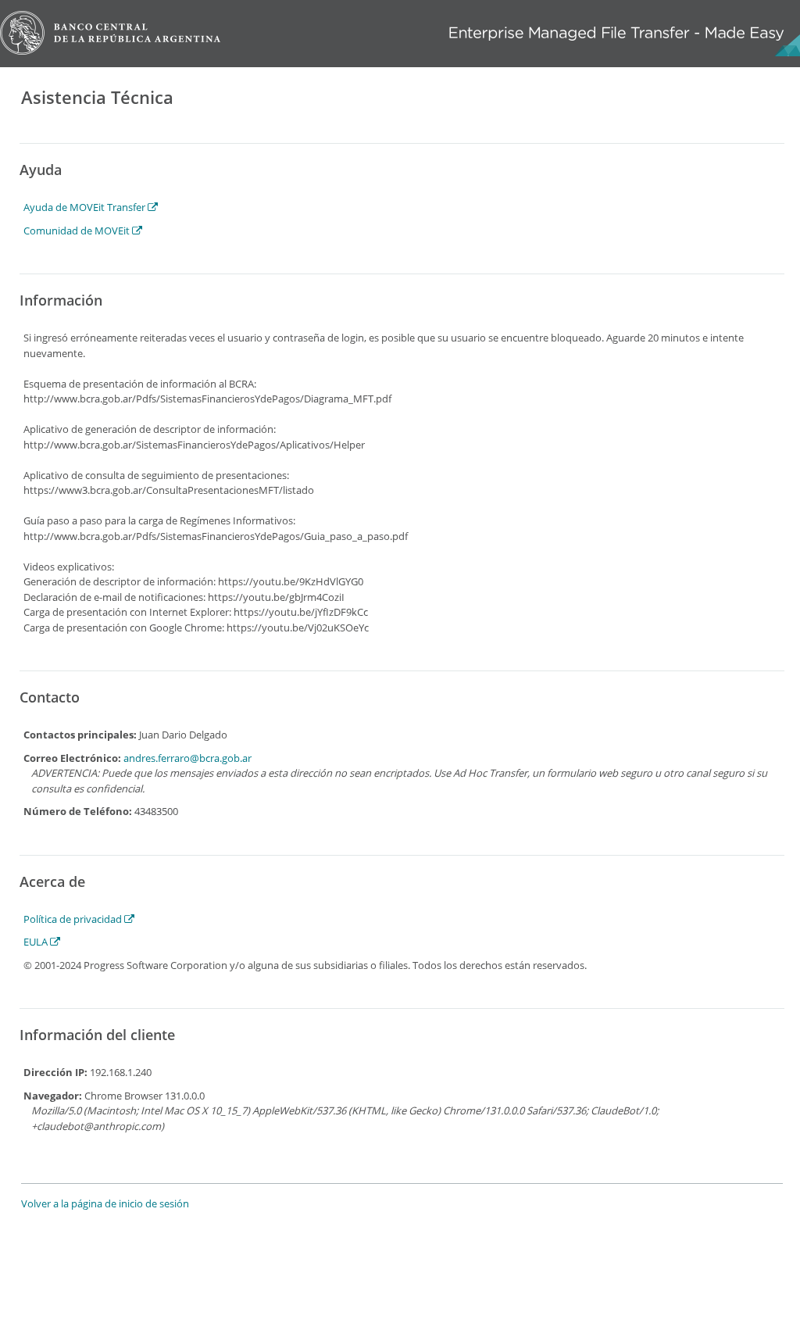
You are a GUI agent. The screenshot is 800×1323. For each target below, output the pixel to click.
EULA (36, 942)
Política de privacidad (73, 919)
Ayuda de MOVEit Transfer (85, 207)
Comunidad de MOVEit (77, 230)
